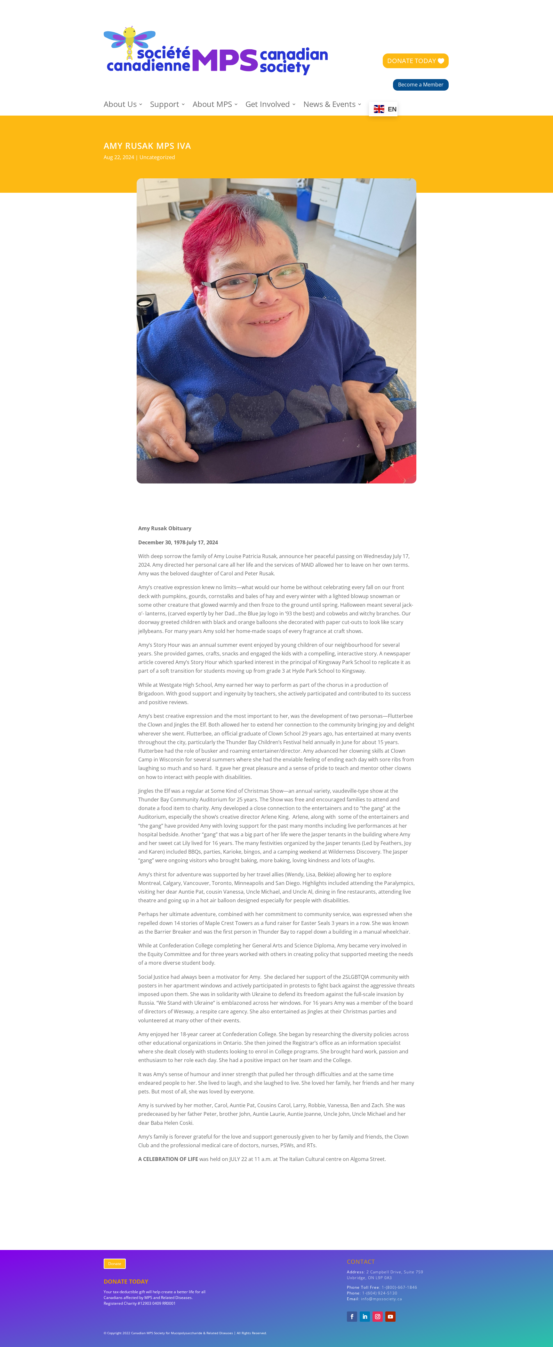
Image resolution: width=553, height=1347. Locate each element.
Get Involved (267, 105)
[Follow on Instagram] (378, 1316)
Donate (114, 1263)
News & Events (329, 105)
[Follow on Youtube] (390, 1316)
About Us (120, 105)
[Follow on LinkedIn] (365, 1316)
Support (164, 105)
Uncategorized (157, 157)
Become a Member (421, 84)
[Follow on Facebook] (352, 1316)
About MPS (212, 105)
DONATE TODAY (411, 60)
